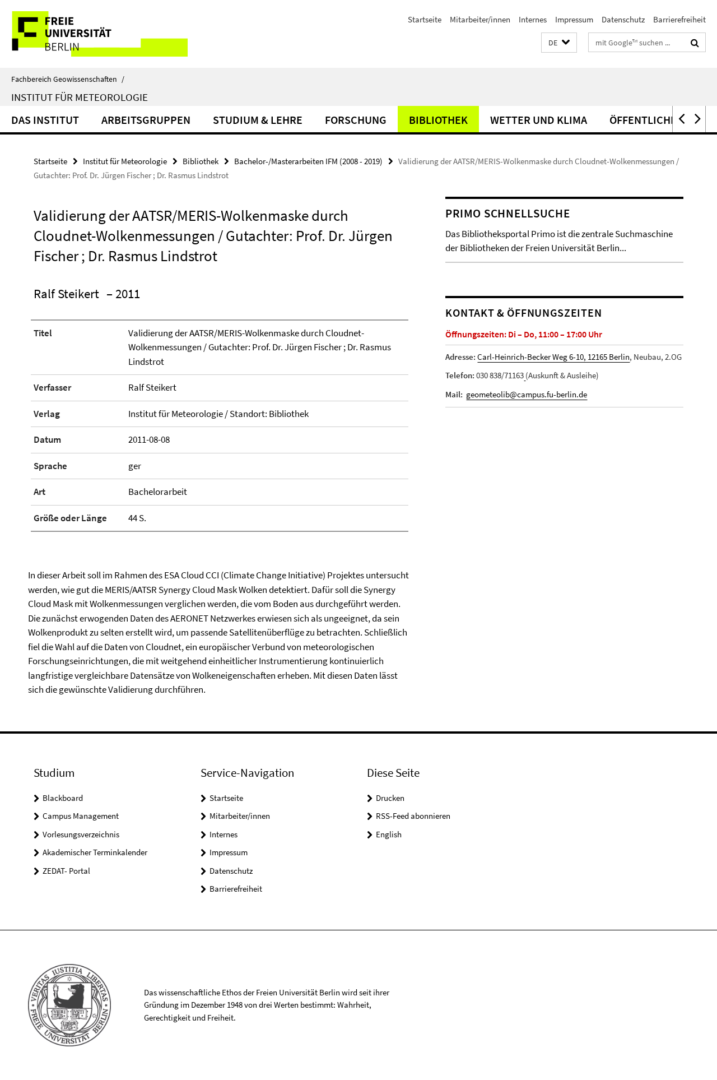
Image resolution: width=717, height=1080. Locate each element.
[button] (559, 43)
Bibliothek (438, 120)
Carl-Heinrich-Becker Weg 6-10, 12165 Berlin (553, 356)
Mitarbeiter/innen (480, 19)
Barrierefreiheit (679, 19)
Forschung (356, 120)
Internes (533, 19)
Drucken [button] (390, 797)
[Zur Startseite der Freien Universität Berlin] (94, 34)
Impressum (574, 19)
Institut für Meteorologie (79, 97)
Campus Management (81, 815)
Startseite (424, 19)
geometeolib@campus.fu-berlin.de (526, 394)
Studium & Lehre (257, 120)
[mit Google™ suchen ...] (695, 43)
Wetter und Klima (538, 120)
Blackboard (63, 797)
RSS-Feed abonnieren (413, 815)
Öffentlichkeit (651, 120)
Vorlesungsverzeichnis (81, 834)
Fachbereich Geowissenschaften (67, 79)
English (389, 834)
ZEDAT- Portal (66, 870)
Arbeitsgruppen (145, 120)
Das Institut (45, 120)
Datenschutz (623, 19)
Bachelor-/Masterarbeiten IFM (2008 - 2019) (308, 161)
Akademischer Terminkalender (95, 852)
